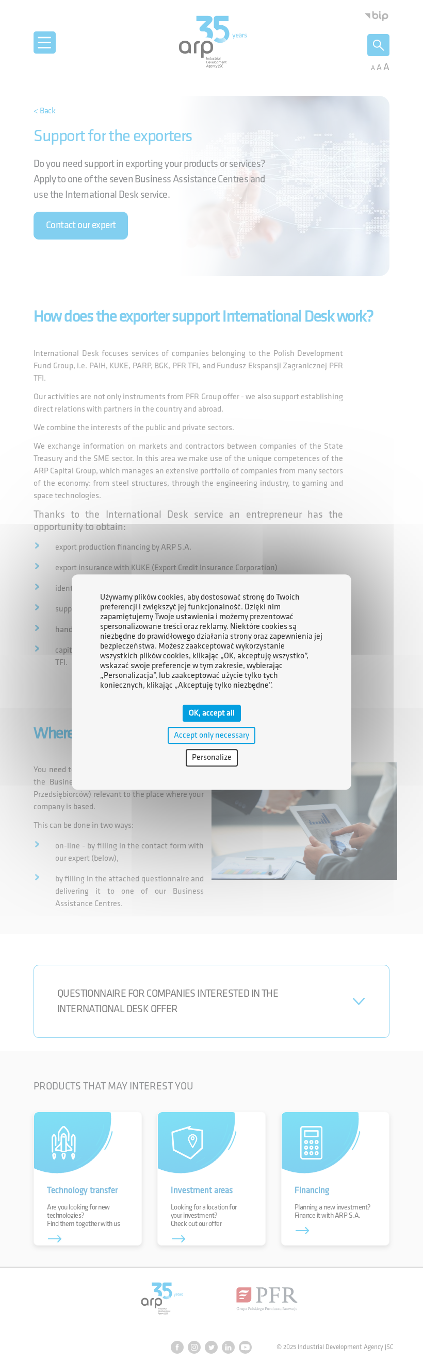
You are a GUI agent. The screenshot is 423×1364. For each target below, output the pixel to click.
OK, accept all (212, 713)
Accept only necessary (211, 735)
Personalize (212, 758)
